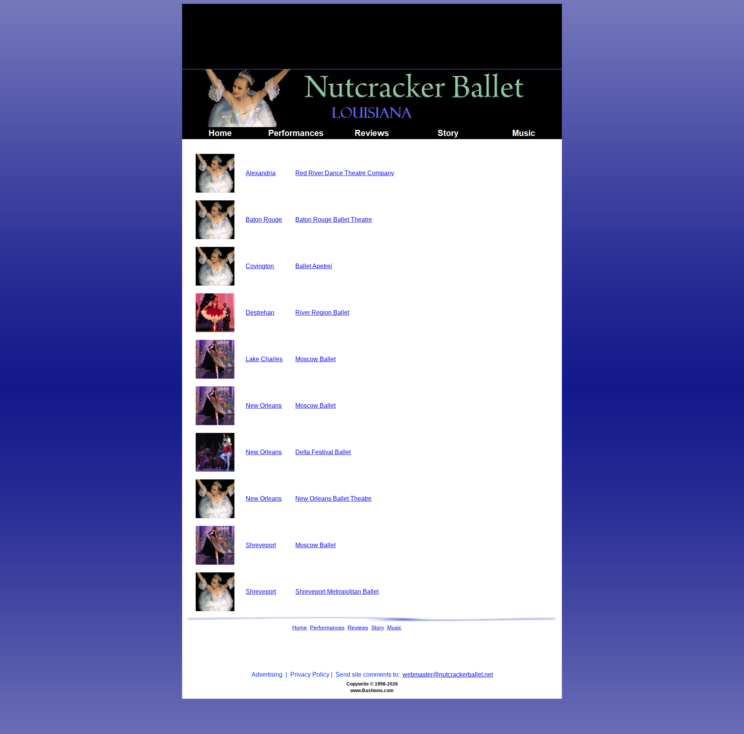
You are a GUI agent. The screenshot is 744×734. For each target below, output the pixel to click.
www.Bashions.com (372, 690)
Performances (327, 627)
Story (377, 627)
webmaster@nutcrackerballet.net (448, 674)
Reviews (358, 627)
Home (299, 627)
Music (394, 627)
